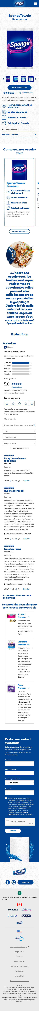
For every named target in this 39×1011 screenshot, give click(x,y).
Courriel (7, 789)
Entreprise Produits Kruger (18, 947)
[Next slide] (36, 79)
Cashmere (22, 643)
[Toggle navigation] (35, 3)
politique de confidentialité (18, 813)
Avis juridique (19, 971)
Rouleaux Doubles (10, 134)
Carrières (19, 956)
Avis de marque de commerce (19, 981)
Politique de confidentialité (19, 966)
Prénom (7, 760)
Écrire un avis (27, 93)
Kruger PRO (18, 952)
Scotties (22, 616)
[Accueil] (19, 3)
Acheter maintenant (19, 87)
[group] (8, 79)
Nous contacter (19, 961)
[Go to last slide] (3, 79)
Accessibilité (19, 976)
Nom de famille (10, 769)
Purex (22, 687)
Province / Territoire (12, 779)
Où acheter (26, 882)
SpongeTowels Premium (16, 184)
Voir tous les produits (19, 231)
